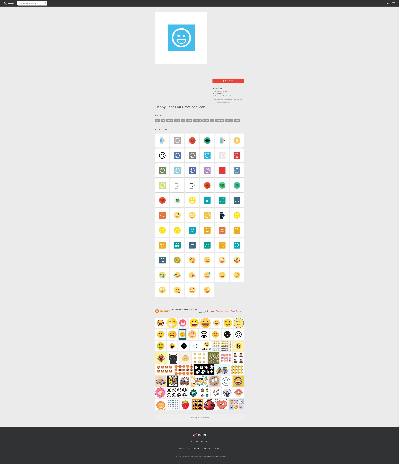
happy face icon (217, 311)
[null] (160, 323)
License (181, 448)
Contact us (226, 102)
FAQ (188, 448)
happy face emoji (232, 311)
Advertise (196, 448)
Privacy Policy (207, 448)
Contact (217, 448)
